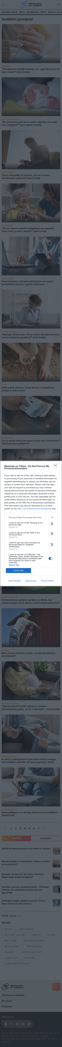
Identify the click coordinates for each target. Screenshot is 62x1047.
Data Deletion (15, 581)
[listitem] (31, 517)
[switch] (51, 523)
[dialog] (31, 523)
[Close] (56, 466)
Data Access (31, 581)
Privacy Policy (47, 581)
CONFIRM (18, 571)
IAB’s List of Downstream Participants (34, 508)
